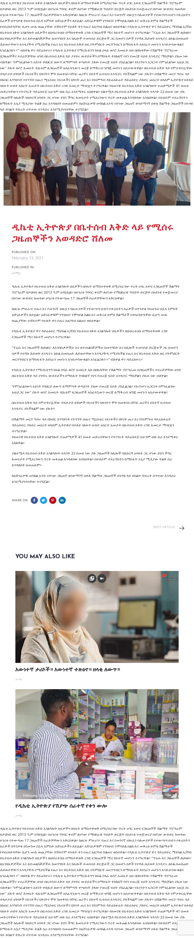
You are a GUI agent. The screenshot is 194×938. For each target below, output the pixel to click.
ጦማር (16, 273)
